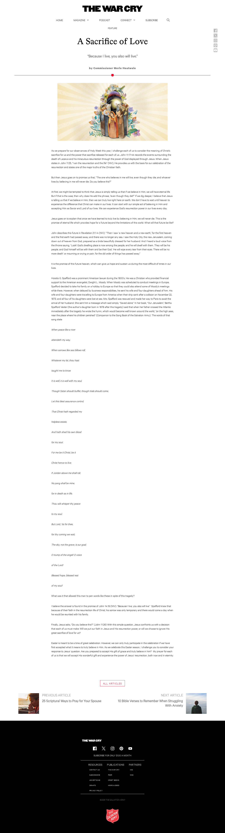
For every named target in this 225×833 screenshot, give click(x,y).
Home (59, 20)
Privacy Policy (95, 790)
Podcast (104, 20)
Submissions (94, 775)
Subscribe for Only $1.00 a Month (112, 755)
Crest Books (113, 780)
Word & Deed (113, 785)
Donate (92, 785)
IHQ (131, 770)
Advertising (94, 780)
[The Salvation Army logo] (112, 816)
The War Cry (113, 770)
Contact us (94, 770)
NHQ (131, 775)
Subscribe (152, 20)
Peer (110, 775)
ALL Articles (112, 683)
